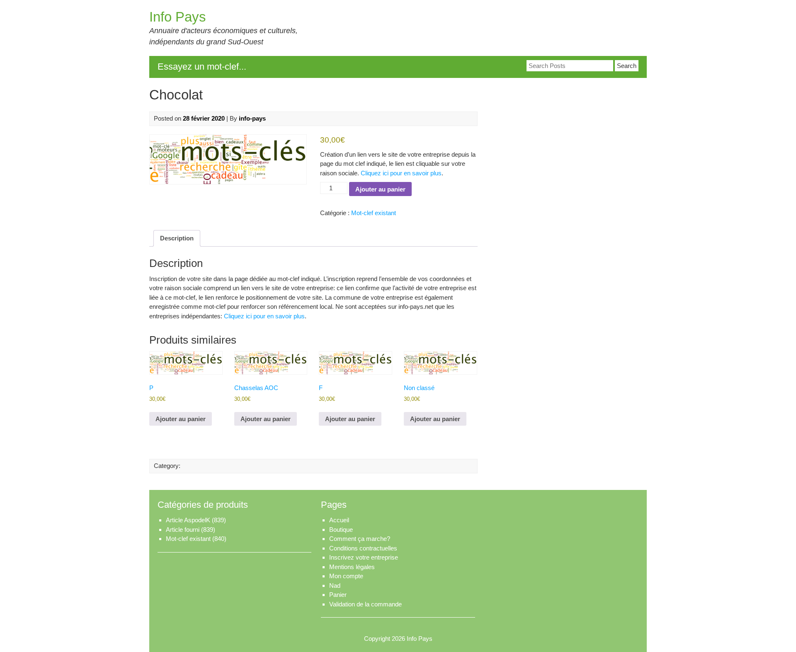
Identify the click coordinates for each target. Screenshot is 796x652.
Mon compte (346, 575)
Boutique (341, 529)
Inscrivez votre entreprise (363, 557)
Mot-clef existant (373, 212)
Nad (334, 585)
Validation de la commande (365, 604)
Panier (338, 594)
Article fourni (182, 529)
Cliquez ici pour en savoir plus (401, 173)
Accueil (339, 520)
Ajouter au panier (380, 189)
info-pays (252, 118)
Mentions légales (352, 566)
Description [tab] (177, 238)
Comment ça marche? (359, 538)
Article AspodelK (188, 520)
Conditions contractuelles (363, 548)
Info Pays (177, 16)
